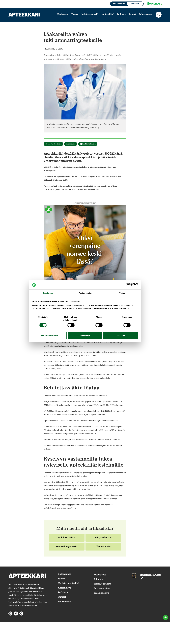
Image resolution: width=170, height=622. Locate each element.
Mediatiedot (100, 574)
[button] (159, 15)
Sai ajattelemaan (103, 539)
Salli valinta (85, 335)
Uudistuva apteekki (90, 14)
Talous (74, 14)
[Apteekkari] (24, 14)
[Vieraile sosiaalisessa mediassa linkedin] (10, 614)
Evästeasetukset (102, 588)
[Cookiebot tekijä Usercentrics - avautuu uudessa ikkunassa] (127, 285)
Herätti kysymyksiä (66, 548)
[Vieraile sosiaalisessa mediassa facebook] (16, 614)
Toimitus (98, 579)
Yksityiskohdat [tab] (85, 293)
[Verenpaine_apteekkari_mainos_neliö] (85, 246)
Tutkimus (121, 14)
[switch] (71, 325)
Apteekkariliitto (118, 4)
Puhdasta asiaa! (66, 539)
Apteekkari (135, 4)
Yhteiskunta (62, 14)
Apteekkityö (108, 14)
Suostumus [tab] (48, 293)
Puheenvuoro (145, 14)
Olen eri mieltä (103, 548)
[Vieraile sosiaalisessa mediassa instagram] (21, 614)
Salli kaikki (120, 335)
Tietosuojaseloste (102, 584)
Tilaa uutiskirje (101, 593)
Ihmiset (132, 14)
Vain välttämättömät (49, 335)
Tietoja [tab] (122, 293)
